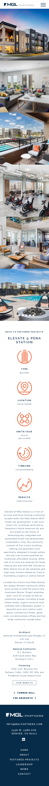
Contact (24, 774)
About (24, 755)
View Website (24, 683)
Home (24, 750)
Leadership (24, 764)
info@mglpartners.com (24, 724)
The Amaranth (23, 698)
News (25, 769)
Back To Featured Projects (24, 332)
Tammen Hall (25, 693)
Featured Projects (24, 759)
